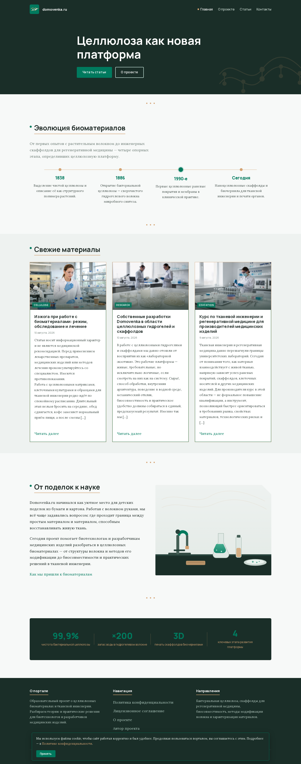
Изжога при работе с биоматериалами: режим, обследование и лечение (61, 321)
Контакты (264, 9)
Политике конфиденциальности (67, 744)
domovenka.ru (54, 9)
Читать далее (46, 433)
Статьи (245, 9)
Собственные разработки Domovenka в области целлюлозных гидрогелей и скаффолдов (146, 324)
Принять (46, 754)
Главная (206, 9)
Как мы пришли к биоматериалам (61, 574)
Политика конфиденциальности (143, 702)
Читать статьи (94, 72)
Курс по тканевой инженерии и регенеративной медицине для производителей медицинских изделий (231, 324)
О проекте (226, 9)
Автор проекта (126, 728)
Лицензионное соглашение (138, 711)
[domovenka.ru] (34, 9)
